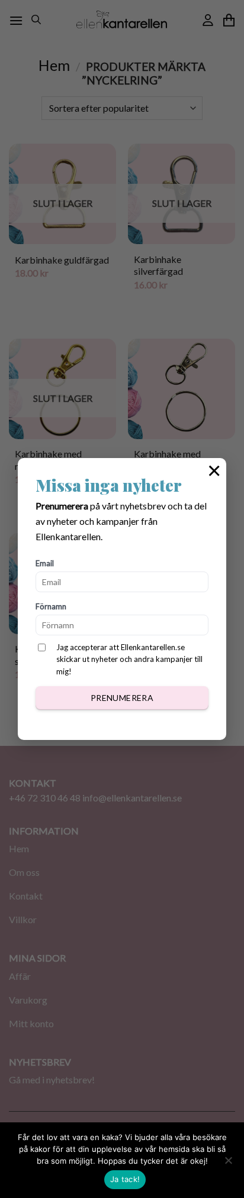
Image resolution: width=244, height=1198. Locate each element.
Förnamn (51, 606)
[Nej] (228, 1163)
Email (45, 563)
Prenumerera (122, 698)
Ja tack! (125, 1179)
